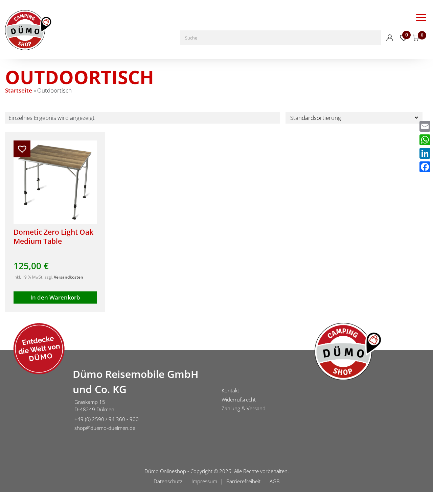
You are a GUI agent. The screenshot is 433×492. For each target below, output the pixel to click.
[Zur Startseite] (34, 400)
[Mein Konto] (389, 37)
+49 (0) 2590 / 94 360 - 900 (106, 419)
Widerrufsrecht (239, 399)
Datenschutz (168, 481)
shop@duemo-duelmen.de (104, 427)
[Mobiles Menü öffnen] (421, 17)
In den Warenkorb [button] (55, 297)
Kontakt (230, 390)
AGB (274, 481)
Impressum (204, 481)
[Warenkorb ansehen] (416, 37)
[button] (22, 148)
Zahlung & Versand (244, 408)
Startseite (18, 90)
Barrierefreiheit (243, 481)
